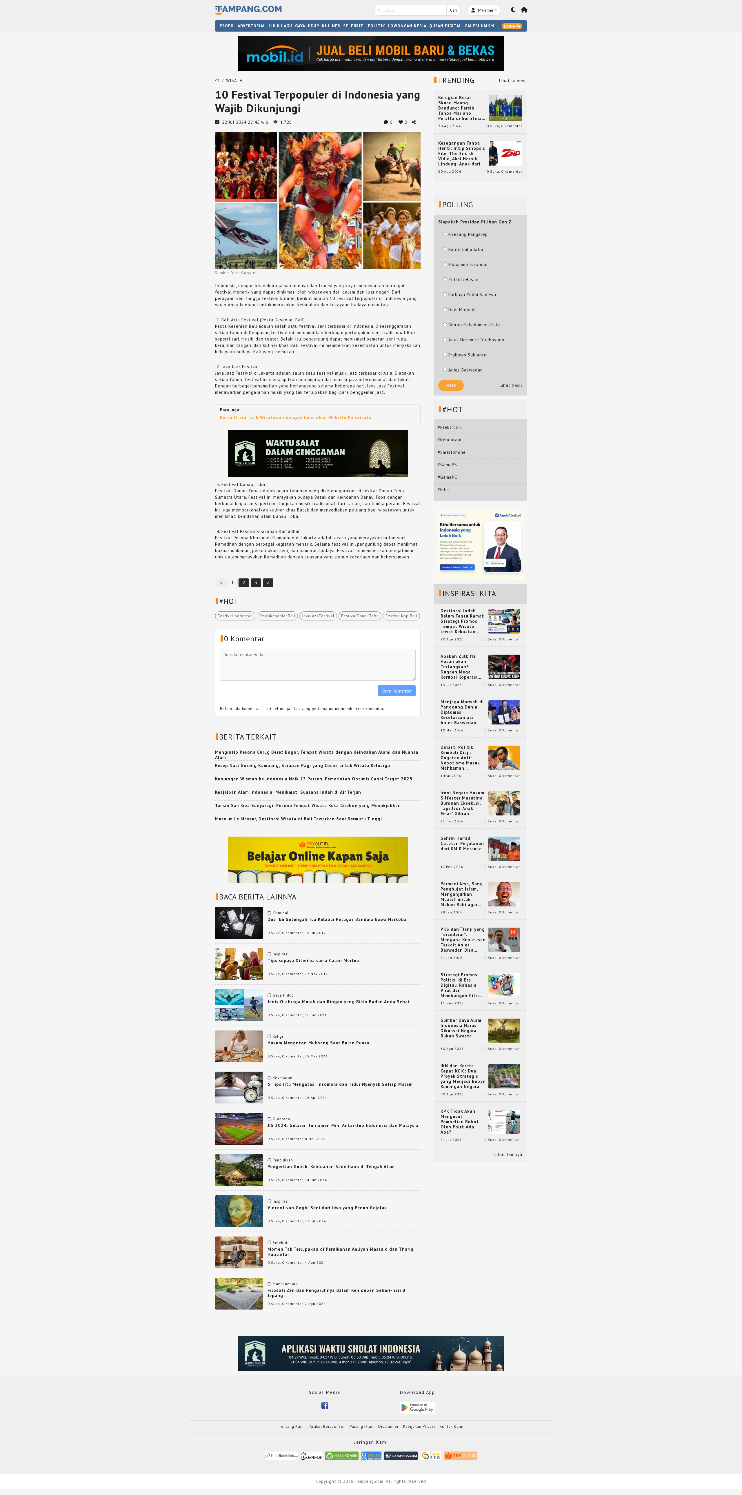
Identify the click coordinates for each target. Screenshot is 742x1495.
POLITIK (376, 25)
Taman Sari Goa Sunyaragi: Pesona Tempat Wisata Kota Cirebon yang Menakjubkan (308, 805)
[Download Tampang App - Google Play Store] (417, 1407)
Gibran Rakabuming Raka (474, 324)
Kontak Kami (451, 1426)
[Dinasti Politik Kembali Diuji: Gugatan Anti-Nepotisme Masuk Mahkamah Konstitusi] (504, 757)
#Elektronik (450, 427)
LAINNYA (512, 26)
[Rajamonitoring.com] (371, 1455)
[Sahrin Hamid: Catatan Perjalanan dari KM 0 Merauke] (504, 848)
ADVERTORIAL (252, 25)
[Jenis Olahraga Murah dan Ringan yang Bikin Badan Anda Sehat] (239, 1005)
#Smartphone (452, 452)
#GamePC (447, 477)
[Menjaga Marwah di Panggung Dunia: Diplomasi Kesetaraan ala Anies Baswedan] (504, 712)
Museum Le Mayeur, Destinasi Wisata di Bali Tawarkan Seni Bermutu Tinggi (298, 819)
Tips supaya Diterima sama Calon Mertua (313, 960)
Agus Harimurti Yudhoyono (476, 340)
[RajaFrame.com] (311, 1455)
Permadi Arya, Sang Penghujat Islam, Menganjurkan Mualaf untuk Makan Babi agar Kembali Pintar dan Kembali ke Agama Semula (462, 894)
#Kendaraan (450, 440)
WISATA (234, 80)
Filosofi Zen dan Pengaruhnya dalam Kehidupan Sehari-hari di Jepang (337, 1293)
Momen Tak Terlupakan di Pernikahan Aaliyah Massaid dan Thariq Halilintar (341, 1251)
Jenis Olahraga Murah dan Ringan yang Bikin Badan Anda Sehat (339, 1001)
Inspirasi (281, 954)
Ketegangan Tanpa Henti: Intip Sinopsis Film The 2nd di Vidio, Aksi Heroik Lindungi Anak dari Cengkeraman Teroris (461, 154)
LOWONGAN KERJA (407, 25)
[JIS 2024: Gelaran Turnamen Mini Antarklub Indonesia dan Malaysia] (239, 1128)
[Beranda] (524, 10)
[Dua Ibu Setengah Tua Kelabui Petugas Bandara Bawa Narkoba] (239, 922)
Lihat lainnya (513, 80)
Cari (453, 10)
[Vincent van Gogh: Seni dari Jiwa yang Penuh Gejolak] (239, 1211)
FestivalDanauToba (360, 615)
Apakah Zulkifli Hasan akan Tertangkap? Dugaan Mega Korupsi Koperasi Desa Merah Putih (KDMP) (460, 667)
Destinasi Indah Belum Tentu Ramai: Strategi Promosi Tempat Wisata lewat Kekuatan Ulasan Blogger (463, 621)
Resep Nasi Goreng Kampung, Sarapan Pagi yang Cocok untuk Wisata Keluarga (302, 765)
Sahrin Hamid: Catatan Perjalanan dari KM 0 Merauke (462, 843)
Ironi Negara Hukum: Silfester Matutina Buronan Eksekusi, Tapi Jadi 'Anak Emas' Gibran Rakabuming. (463, 803)
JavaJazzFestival (318, 615)
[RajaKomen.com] (342, 1455)
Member (485, 10)
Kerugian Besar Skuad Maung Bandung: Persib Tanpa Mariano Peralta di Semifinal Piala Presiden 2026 (460, 108)
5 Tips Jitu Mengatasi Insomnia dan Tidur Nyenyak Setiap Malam (340, 1084)
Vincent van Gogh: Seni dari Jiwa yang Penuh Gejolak (327, 1207)
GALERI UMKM (479, 25)
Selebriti (281, 1242)
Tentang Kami (292, 1426)
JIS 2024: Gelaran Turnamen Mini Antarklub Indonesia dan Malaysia (343, 1125)
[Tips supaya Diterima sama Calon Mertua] (239, 963)
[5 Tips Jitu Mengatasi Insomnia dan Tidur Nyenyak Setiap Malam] (239, 1087)
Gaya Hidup (283, 995)
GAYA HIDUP (307, 25)
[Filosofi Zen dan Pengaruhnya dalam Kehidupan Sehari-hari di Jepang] (239, 1293)
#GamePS (447, 464)
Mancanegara (285, 1283)
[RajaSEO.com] (431, 1455)
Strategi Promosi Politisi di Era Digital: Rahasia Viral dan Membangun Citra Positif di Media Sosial (460, 985)
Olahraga (281, 1119)
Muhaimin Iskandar (468, 264)
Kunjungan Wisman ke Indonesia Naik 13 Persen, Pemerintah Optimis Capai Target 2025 (313, 779)
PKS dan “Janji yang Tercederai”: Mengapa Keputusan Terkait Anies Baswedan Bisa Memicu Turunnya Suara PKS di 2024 (463, 940)
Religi (278, 1036)
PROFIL (227, 25)
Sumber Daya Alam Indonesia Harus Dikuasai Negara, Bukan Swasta (461, 1028)
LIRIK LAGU (280, 25)
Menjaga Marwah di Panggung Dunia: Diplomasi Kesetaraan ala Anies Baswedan (462, 712)
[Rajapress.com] (401, 1455)
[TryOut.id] (460, 1455)
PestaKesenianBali (277, 615)
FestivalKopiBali (401, 615)
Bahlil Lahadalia (465, 249)
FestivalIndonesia (235, 615)
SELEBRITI (354, 25)
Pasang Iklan (362, 1426)
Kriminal (281, 913)
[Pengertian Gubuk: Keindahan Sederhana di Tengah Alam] (239, 1169)
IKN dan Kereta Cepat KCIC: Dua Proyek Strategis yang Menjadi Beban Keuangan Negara (463, 1076)
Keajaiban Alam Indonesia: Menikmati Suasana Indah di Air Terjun (288, 792)
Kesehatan (282, 1077)
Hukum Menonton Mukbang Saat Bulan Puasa (318, 1043)
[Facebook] (324, 1405)
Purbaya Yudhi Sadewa (472, 294)
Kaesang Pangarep (468, 234)
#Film (443, 489)
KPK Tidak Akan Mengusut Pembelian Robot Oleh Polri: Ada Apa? (460, 1122)
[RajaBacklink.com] (281, 1455)
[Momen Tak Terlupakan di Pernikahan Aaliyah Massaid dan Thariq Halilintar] (239, 1252)
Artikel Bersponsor (327, 1426)
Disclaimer (388, 1426)
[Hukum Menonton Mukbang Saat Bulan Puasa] (239, 1046)
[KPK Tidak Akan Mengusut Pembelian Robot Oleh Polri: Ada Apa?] (504, 1121)
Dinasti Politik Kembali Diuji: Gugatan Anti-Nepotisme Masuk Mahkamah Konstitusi (460, 758)
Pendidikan (283, 1160)
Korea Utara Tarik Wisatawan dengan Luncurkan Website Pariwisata (295, 417)
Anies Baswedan (465, 370)
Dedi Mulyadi (462, 309)
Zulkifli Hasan (463, 279)
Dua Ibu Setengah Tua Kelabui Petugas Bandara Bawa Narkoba (337, 919)
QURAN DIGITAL (445, 25)
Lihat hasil (511, 385)
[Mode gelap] (513, 10)
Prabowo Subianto (467, 355)
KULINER (331, 25)
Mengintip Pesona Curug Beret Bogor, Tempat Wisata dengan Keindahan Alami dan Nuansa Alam (316, 754)
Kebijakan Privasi (419, 1426)
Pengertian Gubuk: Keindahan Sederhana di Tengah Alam (331, 1166)
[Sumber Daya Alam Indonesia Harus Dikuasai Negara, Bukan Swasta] (504, 1030)
